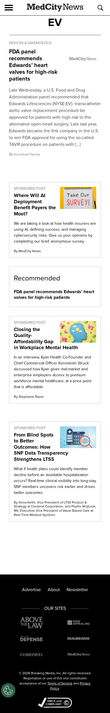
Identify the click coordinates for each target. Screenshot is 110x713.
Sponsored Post (30, 188)
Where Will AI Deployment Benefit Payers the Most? (35, 204)
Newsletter (77, 589)
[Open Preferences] (8, 690)
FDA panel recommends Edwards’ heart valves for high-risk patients (33, 65)
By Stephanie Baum (29, 396)
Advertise (31, 589)
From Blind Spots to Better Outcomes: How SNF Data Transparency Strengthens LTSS (41, 447)
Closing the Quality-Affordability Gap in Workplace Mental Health (46, 338)
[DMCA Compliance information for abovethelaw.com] (55, 703)
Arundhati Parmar (27, 154)
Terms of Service (59, 683)
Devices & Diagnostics (30, 43)
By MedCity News (27, 251)
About (54, 589)
